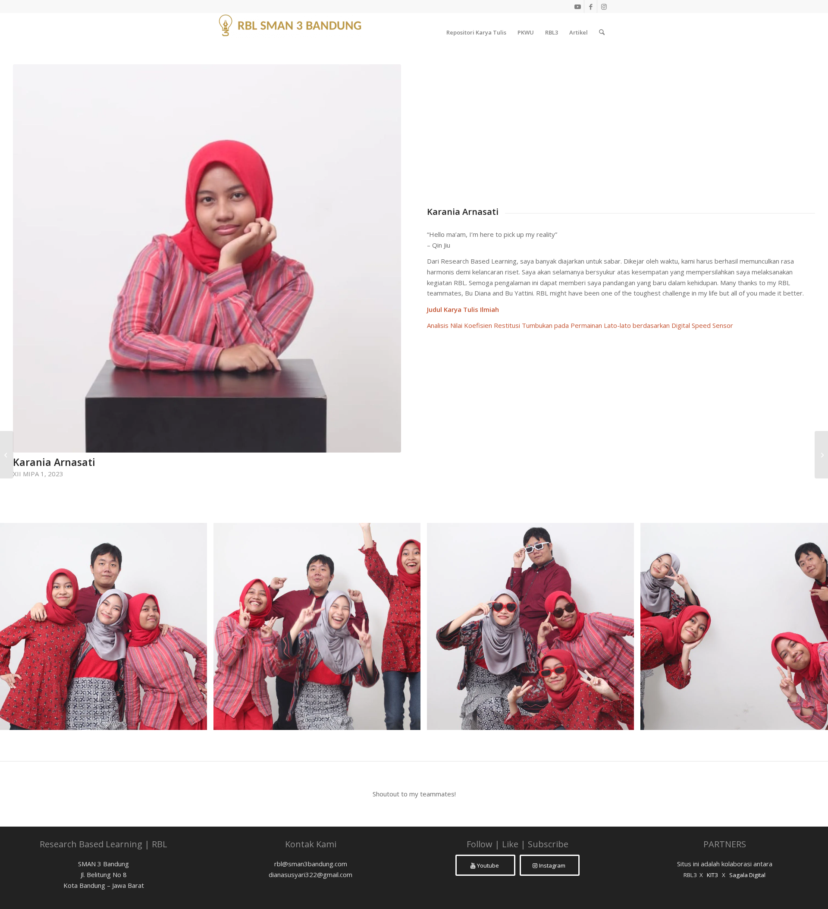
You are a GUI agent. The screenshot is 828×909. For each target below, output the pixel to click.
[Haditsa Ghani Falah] (6, 454)
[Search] (601, 32)
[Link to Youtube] (577, 6)
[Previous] (19, 626)
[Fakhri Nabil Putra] (821, 454)
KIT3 (712, 875)
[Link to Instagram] (603, 6)
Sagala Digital (747, 875)
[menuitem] (476, 32)
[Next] (809, 626)
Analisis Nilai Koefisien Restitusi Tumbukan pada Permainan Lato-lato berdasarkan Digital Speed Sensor (580, 325)
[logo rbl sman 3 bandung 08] (291, 32)
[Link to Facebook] (590, 6)
